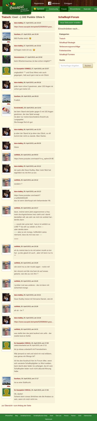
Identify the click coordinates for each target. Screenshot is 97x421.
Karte (51, 415)
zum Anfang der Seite (22, 406)
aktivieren (56, 3)
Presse (66, 415)
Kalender (87, 9)
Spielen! (40, 9)
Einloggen (68, 3)
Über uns (58, 415)
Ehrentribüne (75, 9)
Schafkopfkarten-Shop (40, 415)
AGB (79, 415)
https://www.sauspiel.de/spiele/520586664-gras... (33, 27)
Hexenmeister (19, 57)
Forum (64, 9)
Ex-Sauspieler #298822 (22, 69)
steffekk (17, 155)
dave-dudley (18, 23)
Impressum (48, 419)
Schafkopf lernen (25, 415)
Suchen (88, 66)
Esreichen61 (18, 108)
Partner (73, 415)
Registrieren (39, 3)
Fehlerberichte (65, 51)
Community (53, 9)
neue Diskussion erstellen (70, 23)
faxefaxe (17, 34)
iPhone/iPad (9, 415)
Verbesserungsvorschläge (69, 47)
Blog (16, 415)
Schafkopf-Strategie (67, 42)
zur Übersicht (7, 406)
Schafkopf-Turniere (67, 54)
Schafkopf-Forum (68, 17)
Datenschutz (88, 415)
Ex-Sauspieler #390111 (22, 343)
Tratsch (6, 17)
